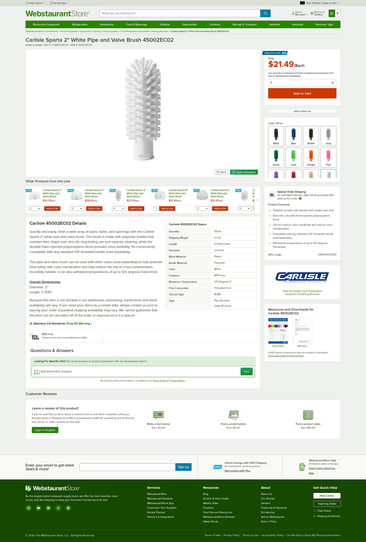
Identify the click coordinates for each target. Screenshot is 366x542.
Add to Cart (52, 208)
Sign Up (183, 467)
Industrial (297, 24)
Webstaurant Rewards (160, 498)
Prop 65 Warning (78, 323)
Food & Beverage (136, 24)
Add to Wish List (302, 111)
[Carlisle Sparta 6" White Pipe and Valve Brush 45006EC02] (214, 199)
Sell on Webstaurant (272, 516)
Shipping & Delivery (328, 516)
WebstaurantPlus (157, 494)
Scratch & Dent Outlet (216, 498)
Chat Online (324, 510)
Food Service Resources (217, 512)
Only (271, 58)
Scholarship (268, 512)
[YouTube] (38, 508)
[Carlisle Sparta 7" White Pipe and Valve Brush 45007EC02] (47, 199)
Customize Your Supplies (162, 507)
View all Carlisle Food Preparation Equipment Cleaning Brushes (302, 293)
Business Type (324, 24)
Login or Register (45, 430)
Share (223, 172)
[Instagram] (29, 508)
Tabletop (165, 24)
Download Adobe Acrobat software (286, 355)
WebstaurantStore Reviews (219, 516)
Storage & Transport (245, 24)
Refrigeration (79, 24)
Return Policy (269, 521)
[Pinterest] (68, 508)
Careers (265, 503)
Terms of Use (159, 380)
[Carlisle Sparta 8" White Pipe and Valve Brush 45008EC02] (172, 199)
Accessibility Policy (273, 535)
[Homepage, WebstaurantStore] (58, 13)
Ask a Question (246, 172)
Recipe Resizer (156, 512)
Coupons (208, 507)
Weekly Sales (210, 503)
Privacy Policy (178, 380)
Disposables (189, 24)
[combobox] (180, 13)
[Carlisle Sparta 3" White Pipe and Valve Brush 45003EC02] (131, 199)
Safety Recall (210, 521)
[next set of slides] (257, 199)
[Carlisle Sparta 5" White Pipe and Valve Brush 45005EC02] (89, 199)
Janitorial (274, 24)
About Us (266, 494)
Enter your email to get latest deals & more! (50, 467)
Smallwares (107, 24)
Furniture (214, 24)
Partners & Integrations (160, 516)
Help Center (35, 3)
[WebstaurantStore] (73, 488)
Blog (205, 494)
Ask (246, 371)
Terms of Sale (212, 535)
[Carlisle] (302, 277)
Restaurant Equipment (46, 24)
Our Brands (268, 498)
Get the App (59, 3)
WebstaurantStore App (160, 503)
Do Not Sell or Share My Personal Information (313, 535)
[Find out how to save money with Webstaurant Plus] (29, 190)
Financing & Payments (274, 507)
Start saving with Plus (237, 470)
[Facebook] (48, 508)
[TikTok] (58, 508)
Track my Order (327, 503)
